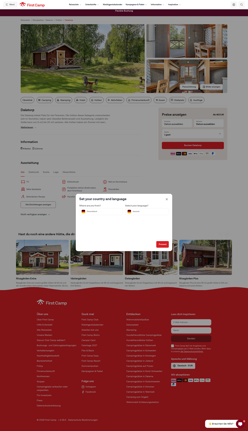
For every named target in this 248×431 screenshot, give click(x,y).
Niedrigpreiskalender (112, 5)
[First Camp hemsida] (32, 4)
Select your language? (136, 206)
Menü (12, 5)
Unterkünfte (90, 5)
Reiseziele (74, 5)
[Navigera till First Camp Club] (234, 5)
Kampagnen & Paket (135, 5)
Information (156, 5)
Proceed (162, 244)
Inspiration (173, 5)
